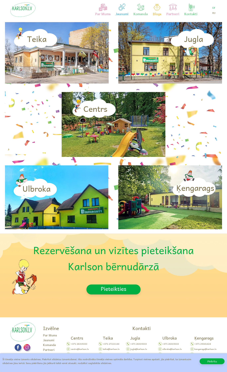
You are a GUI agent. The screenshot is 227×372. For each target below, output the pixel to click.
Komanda (49, 344)
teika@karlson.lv (111, 349)
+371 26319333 (79, 344)
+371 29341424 (202, 344)
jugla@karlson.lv (138, 349)
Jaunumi (48, 340)
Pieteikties (113, 288)
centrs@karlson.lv (80, 349)
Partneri (49, 349)
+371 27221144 (111, 344)
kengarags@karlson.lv (205, 349)
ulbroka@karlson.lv (172, 349)
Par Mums (50, 335)
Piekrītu (212, 361)
